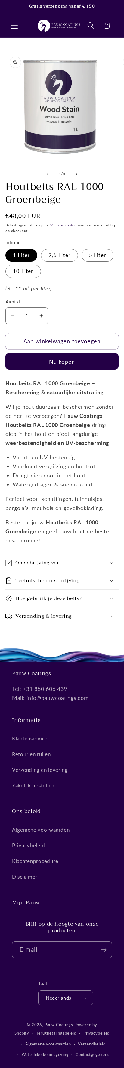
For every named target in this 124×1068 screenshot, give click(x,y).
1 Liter (21, 255)
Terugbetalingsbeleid (56, 1033)
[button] (15, 26)
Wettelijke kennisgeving (45, 1054)
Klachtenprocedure (35, 861)
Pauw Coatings (59, 1024)
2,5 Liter (59, 255)
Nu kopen (62, 361)
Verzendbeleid (92, 1044)
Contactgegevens (93, 1054)
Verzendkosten (63, 225)
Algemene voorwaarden (41, 830)
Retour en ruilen (31, 754)
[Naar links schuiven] (47, 173)
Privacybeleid (28, 845)
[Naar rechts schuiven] (76, 173)
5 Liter (97, 255)
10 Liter (23, 271)
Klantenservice (30, 738)
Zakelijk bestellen (33, 785)
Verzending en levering (40, 770)
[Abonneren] (104, 949)
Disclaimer (24, 877)
